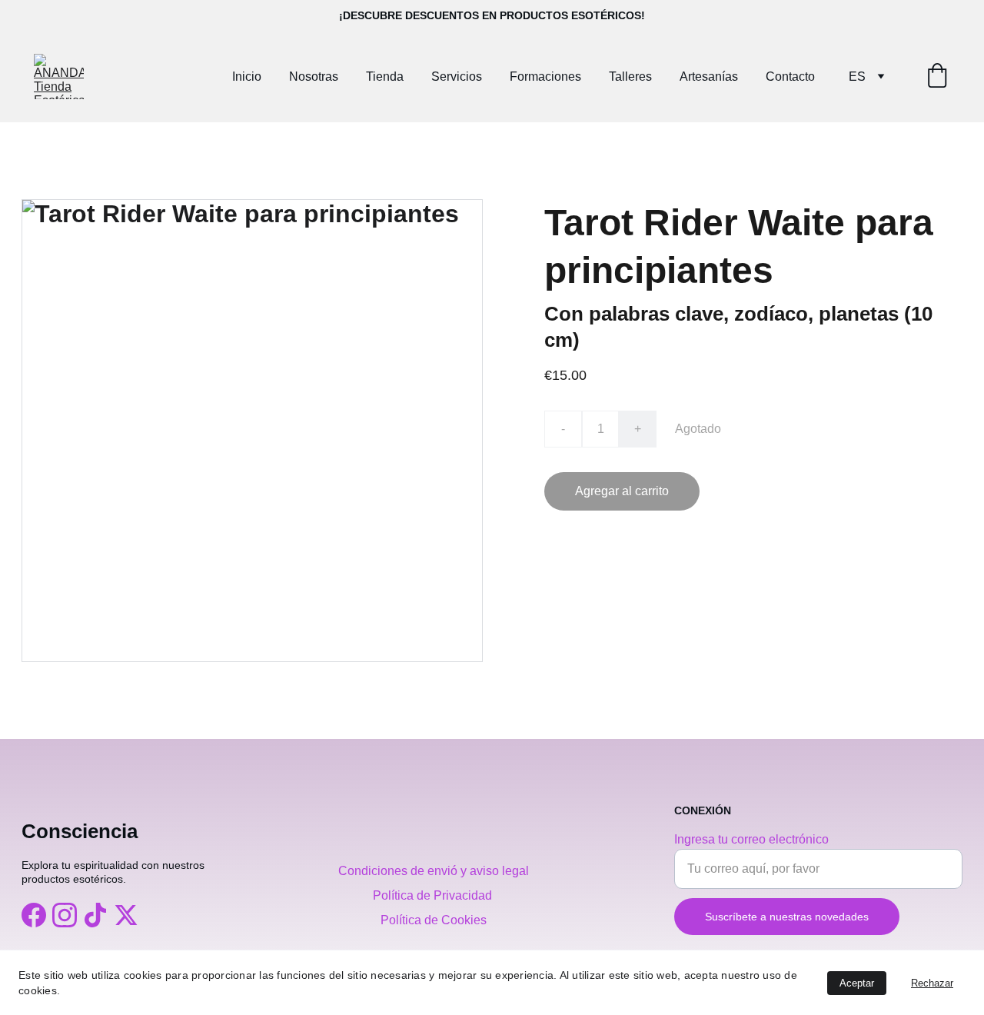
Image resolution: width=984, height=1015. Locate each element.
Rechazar (932, 983)
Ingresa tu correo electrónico (751, 839)
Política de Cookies (434, 920)
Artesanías (709, 76)
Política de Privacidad (434, 895)
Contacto (790, 76)
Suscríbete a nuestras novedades (787, 916)
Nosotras (313, 76)
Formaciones (545, 76)
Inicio (246, 76)
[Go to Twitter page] (126, 915)
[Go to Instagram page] (64, 915)
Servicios (456, 76)
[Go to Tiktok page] (95, 915)
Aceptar (856, 983)
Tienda (385, 76)
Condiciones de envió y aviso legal (433, 870)
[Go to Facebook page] (34, 915)
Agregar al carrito (622, 491)
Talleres (630, 76)
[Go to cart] (937, 77)
